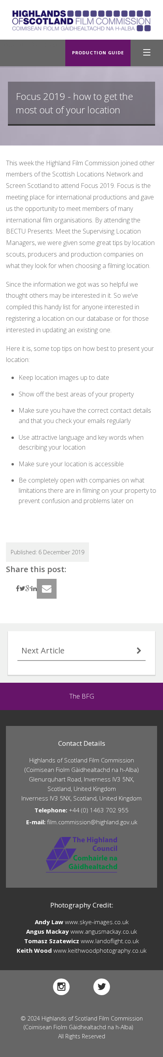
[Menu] (147, 53)
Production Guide (98, 53)
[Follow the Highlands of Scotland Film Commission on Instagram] (61, 986)
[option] (81, 696)
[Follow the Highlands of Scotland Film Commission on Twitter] (101, 986)
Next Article (42, 650)
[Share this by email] (47, 589)
